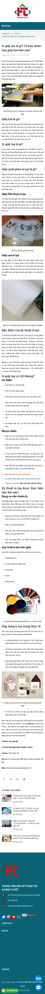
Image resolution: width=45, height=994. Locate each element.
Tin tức (16, 34)
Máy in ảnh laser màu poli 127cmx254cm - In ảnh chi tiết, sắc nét (26, 823)
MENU (7, 26)
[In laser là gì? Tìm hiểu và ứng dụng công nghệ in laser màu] (6, 811)
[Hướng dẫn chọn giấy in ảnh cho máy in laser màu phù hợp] (6, 798)
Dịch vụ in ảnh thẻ (12, 483)
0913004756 (13, 900)
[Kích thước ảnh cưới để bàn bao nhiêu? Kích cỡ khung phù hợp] (6, 838)
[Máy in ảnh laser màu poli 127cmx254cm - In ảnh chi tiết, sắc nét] (6, 823)
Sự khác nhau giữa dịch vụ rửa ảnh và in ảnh (23, 479)
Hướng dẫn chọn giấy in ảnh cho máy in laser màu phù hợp (27, 797)
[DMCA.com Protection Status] (29, 915)
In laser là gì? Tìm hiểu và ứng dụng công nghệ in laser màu (26, 809)
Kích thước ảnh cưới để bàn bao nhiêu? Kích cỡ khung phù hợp (26, 837)
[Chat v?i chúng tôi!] (38, 987)
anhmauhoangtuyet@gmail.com (20, 906)
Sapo (28, 990)
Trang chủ (6, 34)
